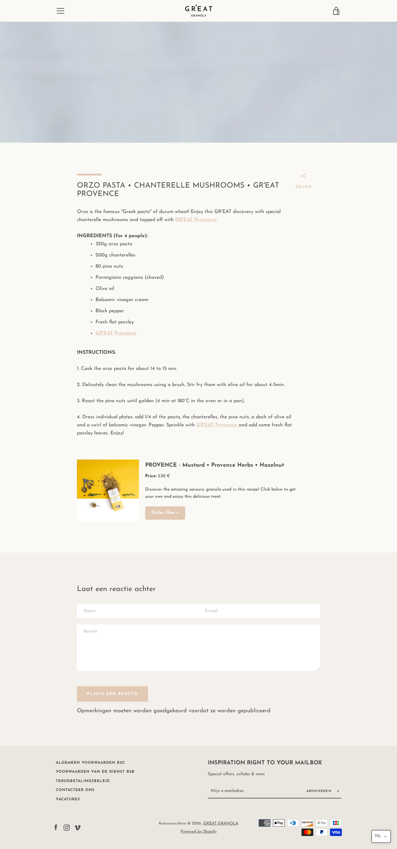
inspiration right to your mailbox (265, 763)
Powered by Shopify (198, 831)
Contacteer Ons (75, 790)
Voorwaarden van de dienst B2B (95, 772)
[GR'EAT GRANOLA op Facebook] (56, 827)
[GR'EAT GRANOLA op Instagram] (67, 827)
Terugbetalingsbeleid (83, 781)
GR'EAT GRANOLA (220, 823)
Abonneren (319, 791)
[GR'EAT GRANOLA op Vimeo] (77, 827)
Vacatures (68, 799)
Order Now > (165, 512)
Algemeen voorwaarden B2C (90, 763)
